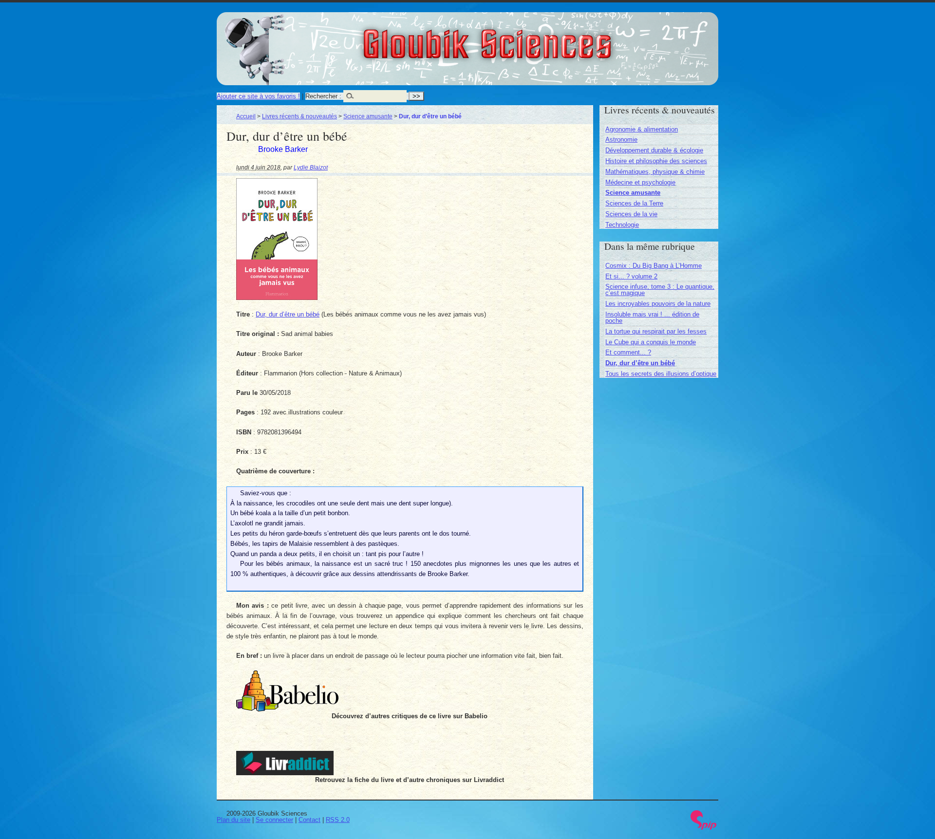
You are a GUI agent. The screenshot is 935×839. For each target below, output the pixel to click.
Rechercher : (323, 96)
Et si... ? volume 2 (631, 276)
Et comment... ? (628, 352)
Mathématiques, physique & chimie (655, 171)
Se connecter (274, 819)
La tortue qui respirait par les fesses (656, 331)
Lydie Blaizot (311, 167)
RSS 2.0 (338, 819)
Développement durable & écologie (654, 150)
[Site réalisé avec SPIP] (703, 827)
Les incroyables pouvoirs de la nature (658, 303)
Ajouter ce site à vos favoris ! (258, 96)
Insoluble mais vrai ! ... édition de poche (652, 317)
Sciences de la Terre (634, 203)
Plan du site (233, 819)
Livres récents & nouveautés (299, 116)
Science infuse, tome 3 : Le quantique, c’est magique (659, 290)
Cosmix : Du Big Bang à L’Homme (653, 265)
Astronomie (621, 139)
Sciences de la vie (631, 214)
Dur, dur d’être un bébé (287, 314)
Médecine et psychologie (640, 182)
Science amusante (368, 116)
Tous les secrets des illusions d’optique (660, 373)
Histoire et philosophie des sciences (656, 161)
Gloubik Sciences (541, 38)
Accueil (246, 116)
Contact (309, 819)
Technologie (622, 224)
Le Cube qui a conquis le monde (650, 342)
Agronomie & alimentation (641, 129)
